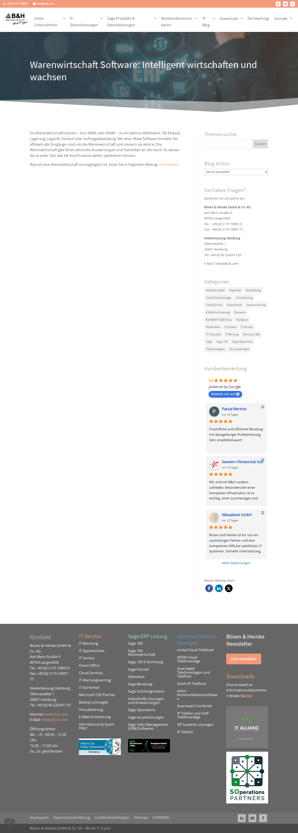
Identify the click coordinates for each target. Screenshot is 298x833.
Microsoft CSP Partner (97, 694)
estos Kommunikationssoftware (197, 694)
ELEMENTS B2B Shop (219, 320)
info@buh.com (45, 3)
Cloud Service (214, 305)
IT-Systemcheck (91, 650)
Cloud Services (91, 672)
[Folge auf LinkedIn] (278, 4)
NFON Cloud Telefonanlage (188, 659)
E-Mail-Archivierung (218, 312)
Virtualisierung (91, 709)
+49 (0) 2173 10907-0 (227, 224)
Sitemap (141, 817)
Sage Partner (138, 669)
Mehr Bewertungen (236, 563)
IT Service (247, 327)
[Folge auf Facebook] (292, 4)
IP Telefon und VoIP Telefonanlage (193, 715)
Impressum (39, 817)
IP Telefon (185, 732)
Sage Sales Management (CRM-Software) (148, 726)
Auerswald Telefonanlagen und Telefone (193, 672)
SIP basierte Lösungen (195, 724)
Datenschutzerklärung (71, 817)
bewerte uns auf (223, 394)
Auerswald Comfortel (194, 706)
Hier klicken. (169, 164)
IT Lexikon (230, 327)
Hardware (242, 320)
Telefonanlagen (215, 349)
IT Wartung (232, 334)
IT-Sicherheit (89, 687)
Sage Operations (242, 341)
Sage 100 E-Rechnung (145, 662)
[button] (209, 588)
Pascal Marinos (234, 408)
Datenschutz (234, 305)
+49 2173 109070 (17, 3)
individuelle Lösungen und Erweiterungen (146, 700)
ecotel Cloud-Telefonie (195, 650)
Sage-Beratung (140, 684)
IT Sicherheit (213, 334)
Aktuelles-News (215, 290)
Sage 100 (222, 341)
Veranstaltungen (239, 349)
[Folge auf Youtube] (285, 4)
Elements (240, 312)
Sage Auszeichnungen (146, 717)
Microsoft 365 (251, 334)
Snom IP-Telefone (191, 683)
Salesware (136, 676)
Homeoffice (213, 327)
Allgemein (235, 290)
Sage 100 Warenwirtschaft (141, 652)
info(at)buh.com (226, 263)
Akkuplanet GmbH (237, 514)
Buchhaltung (253, 290)
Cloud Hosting (244, 297)
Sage (209, 341)
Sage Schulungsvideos (146, 691)
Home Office (89, 665)
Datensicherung (256, 305)
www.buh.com (56, 714)
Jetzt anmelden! (243, 658)
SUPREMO (160, 817)
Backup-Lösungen (93, 702)
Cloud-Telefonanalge (218, 297)
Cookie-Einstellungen (112, 817)
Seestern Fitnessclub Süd (242, 461)
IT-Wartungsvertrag (95, 680)
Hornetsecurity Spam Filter (96, 726)
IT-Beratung (88, 643)
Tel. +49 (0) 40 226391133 (222, 255)
